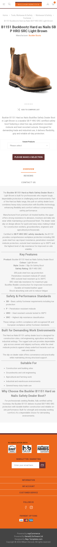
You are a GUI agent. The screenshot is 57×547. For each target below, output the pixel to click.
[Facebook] (26, 507)
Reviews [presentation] (28, 176)
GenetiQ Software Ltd (34, 536)
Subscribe (42, 465)
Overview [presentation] (28, 169)
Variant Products (28, 142)
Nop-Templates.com (33, 539)
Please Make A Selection (28, 157)
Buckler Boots (35, 35)
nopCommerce (33, 534)
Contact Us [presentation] (28, 182)
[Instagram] (31, 507)
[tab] (28, 169)
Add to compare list (30, 110)
